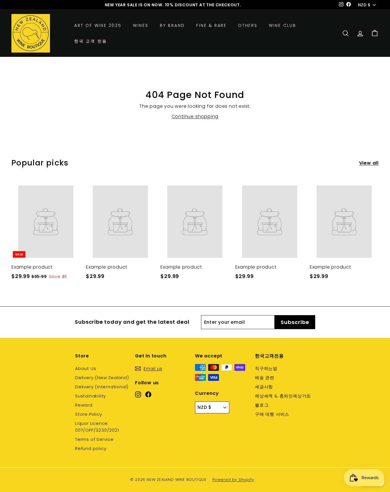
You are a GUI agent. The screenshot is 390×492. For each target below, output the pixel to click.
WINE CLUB (282, 25)
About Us (85, 368)
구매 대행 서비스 (272, 414)
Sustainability (90, 396)
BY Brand (172, 25)
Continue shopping (195, 116)
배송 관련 (264, 378)
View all (369, 163)
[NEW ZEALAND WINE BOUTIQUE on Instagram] (138, 394)
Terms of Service (94, 439)
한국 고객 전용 (90, 41)
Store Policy (88, 414)
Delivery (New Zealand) (102, 378)
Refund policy (90, 448)
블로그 (261, 405)
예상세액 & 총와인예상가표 (283, 396)
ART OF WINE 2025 (98, 25)
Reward (84, 405)
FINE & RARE (211, 25)
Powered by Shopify (233, 479)
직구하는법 (266, 368)
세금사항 (264, 387)
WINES (140, 25)
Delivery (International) (101, 387)
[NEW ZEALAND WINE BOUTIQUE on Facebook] (148, 394)
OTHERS (248, 25)
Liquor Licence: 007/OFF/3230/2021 (97, 426)
